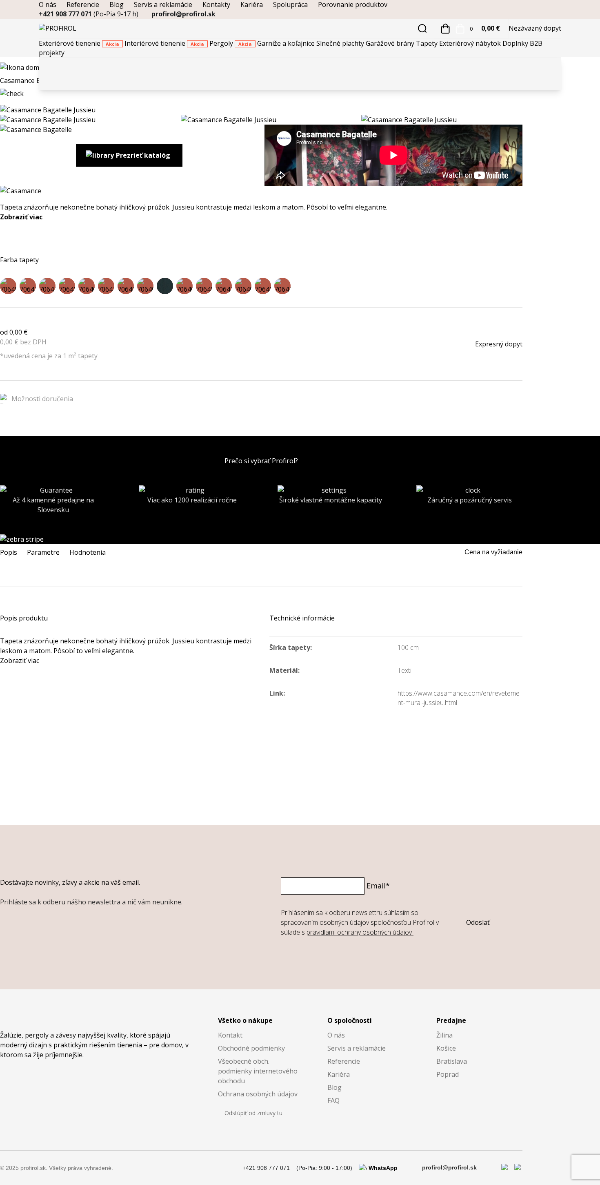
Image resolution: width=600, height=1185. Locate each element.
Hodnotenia (87, 552)
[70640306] (126, 286)
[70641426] (165, 286)
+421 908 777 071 (88, 13)
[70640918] (86, 286)
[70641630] (47, 286)
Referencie (83, 4)
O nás (47, 4)
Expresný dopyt (498, 343)
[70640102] (243, 286)
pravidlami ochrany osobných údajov (360, 932)
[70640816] (145, 286)
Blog (116, 4)
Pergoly (230, 43)
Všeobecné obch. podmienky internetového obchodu (258, 1071)
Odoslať (478, 922)
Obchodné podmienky (251, 1048)
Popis (8, 552)
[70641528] (106, 286)
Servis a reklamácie (163, 4)
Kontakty (216, 4)
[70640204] (184, 286)
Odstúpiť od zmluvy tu (253, 1113)
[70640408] (67, 286)
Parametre (43, 552)
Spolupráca (290, 4)
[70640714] (204, 286)
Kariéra (251, 4)
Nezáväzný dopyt (535, 28)
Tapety (427, 43)
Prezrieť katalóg (143, 155)
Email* (378, 885)
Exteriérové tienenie (79, 43)
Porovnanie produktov (352, 4)
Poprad (447, 1074)
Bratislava (451, 1061)
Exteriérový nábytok (470, 43)
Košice (446, 1048)
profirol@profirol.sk (183, 13)
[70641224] (224, 286)
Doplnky (516, 43)
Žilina (444, 1035)
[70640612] (8, 286)
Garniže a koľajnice (286, 43)
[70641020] (28, 286)
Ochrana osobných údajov (258, 1093)
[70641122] (282, 286)
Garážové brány (391, 43)
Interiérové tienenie (164, 43)
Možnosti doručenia (42, 398)
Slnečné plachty (341, 43)
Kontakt (230, 1035)
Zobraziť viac (21, 216)
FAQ (333, 1100)
